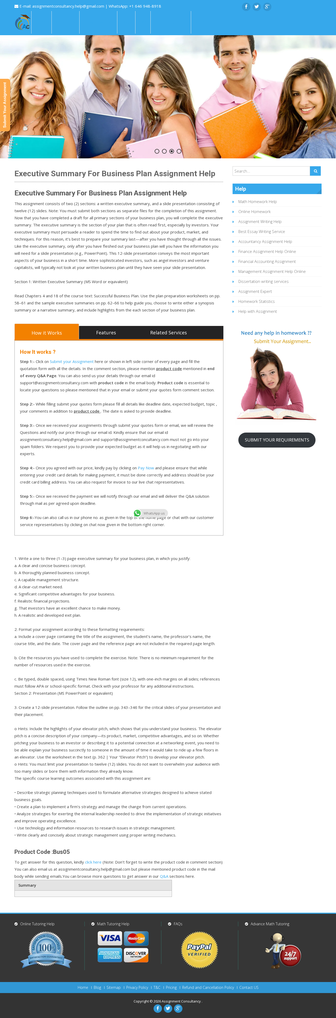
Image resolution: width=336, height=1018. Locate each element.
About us (65, 22)
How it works (98, 22)
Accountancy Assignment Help (265, 241)
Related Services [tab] (168, 332)
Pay (143, 22)
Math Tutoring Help (113, 923)
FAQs (126, 22)
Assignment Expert (255, 291)
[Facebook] (246, 7)
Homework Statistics (256, 301)
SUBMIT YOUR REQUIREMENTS (277, 440)
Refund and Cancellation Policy (208, 987)
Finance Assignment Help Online (267, 251)
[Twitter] (257, 7)
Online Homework (254, 211)
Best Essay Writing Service (261, 231)
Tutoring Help (170, 22)
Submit (203, 22)
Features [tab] (106, 332)
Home (41, 22)
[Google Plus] (267, 7)
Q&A (164, 876)
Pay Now (146, 467)
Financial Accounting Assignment (267, 261)
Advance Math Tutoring (270, 923)
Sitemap (114, 987)
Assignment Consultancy (182, 1001)
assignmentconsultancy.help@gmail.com (68, 6)
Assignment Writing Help (260, 221)
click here (93, 862)
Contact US (249, 987)
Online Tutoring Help (37, 923)
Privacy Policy (137, 987)
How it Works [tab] (47, 333)
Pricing (171, 987)
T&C (157, 987)
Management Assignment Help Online (272, 271)
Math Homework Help (257, 201)
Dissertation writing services (263, 281)
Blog (97, 987)
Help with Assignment (257, 311)
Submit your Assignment (72, 361)
